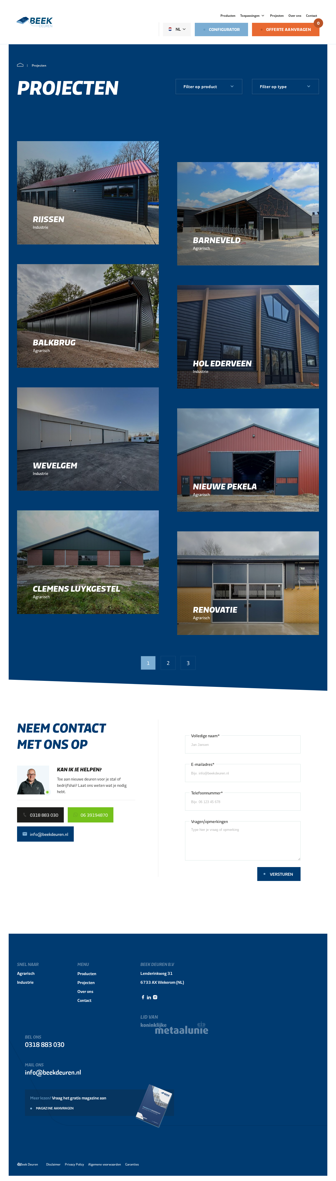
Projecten (277, 15)
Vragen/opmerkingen (209, 821)
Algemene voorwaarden (104, 1164)
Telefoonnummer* (207, 793)
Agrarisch (26, 973)
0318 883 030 (44, 1044)
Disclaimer (53, 1164)
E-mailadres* (202, 764)
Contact (311, 15)
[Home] (20, 65)
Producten (227, 15)
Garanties (132, 1164)
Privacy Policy (74, 1164)
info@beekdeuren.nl (53, 1072)
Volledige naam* (205, 736)
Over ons (294, 15)
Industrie (25, 982)
